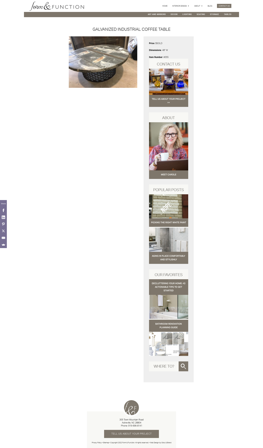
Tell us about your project (131, 434)
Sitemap (106, 442)
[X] (3, 230)
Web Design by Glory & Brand (160, 442)
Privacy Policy (97, 442)
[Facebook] (3, 210)
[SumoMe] (3, 244)
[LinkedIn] (3, 217)
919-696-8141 (135, 426)
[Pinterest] (3, 224)
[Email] (3, 237)
